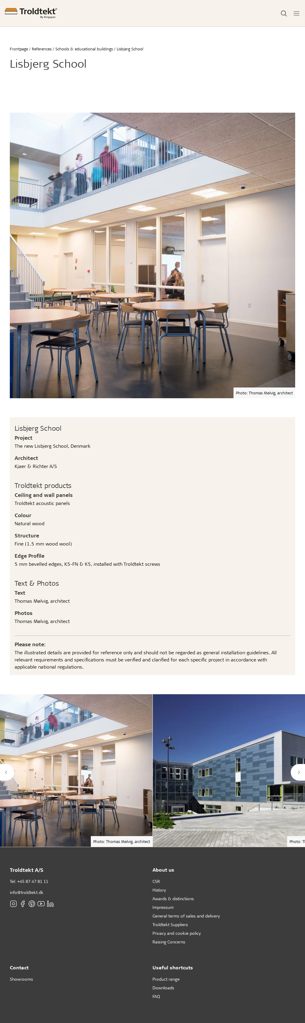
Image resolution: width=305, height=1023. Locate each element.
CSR (156, 881)
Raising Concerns (168, 942)
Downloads (163, 988)
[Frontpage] (31, 13)
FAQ (156, 996)
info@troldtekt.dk (26, 892)
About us (163, 870)
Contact (19, 967)
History (159, 890)
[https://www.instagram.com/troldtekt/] (13, 903)
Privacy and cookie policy (176, 933)
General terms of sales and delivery (186, 916)
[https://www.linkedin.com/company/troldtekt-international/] (50, 903)
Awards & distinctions (173, 898)
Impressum (163, 907)
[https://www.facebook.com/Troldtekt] (22, 903)
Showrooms (21, 979)
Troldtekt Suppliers (170, 924)
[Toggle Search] (284, 13)
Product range (166, 979)
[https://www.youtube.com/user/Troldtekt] (41, 903)
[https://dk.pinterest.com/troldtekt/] (31, 903)
